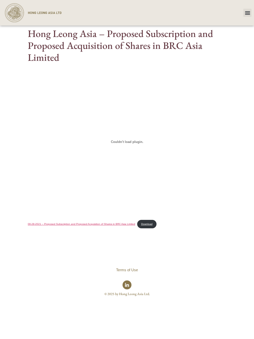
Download (147, 224)
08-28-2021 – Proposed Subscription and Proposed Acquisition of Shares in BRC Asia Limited (81, 224)
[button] (247, 13)
